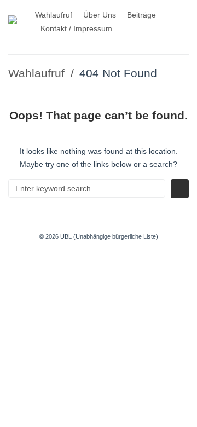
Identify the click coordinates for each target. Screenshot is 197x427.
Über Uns (99, 14)
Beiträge (141, 14)
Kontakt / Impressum (76, 28)
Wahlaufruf (53, 14)
